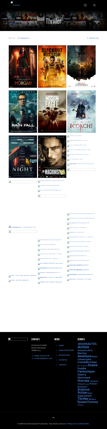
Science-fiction (84, 391)
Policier (93, 384)
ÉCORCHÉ (75, 95)
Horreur (84, 381)
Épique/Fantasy (88, 402)
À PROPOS (63, 360)
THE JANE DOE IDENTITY (48, 201)
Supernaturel (85, 395)
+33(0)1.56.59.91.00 (41, 356)
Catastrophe (84, 359)
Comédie (83, 362)
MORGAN (16, 50)
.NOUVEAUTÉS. (87, 344)
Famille (82, 368)
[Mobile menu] (85, 5)
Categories (24, 38)
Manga (80, 384)
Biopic (94, 356)
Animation (83, 350)
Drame (93, 365)
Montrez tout (94, 38)
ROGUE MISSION (19, 185)
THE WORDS (17, 235)
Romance (82, 386)
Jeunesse (94, 381)
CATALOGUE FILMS (66, 350)
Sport (90, 393)
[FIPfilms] (15, 5)
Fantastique (86, 371)
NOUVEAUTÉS (64, 355)
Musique (86, 384)
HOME (61, 345)
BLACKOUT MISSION (51, 50)
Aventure (84, 356)
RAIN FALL (16, 95)
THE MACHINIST (49, 140)
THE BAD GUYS (77, 173)
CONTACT (63, 365)
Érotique (80, 405)
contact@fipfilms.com (43, 358)
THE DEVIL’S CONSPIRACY (77, 51)
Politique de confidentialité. (78, 424)
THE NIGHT (17, 140)
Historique (84, 377)
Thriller (83, 399)
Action (83, 347)
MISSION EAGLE (49, 95)
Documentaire (83, 366)
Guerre (82, 374)
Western (92, 399)
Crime (93, 362)
